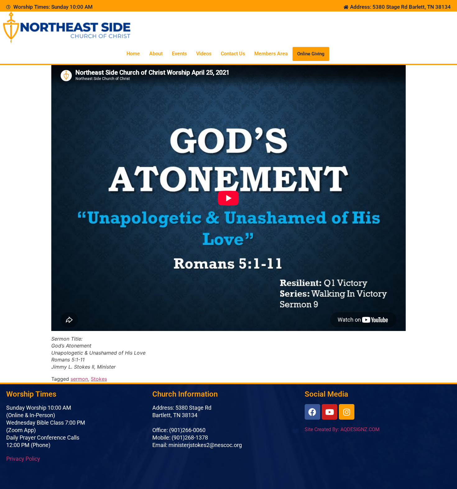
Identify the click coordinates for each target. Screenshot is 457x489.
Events (179, 54)
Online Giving (311, 54)
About (156, 54)
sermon (79, 379)
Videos (203, 54)
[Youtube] (329, 412)
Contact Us (233, 54)
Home (133, 54)
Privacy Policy (23, 458)
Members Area (271, 54)
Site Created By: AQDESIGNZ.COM (342, 429)
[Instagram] (346, 412)
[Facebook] (312, 412)
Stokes (99, 379)
